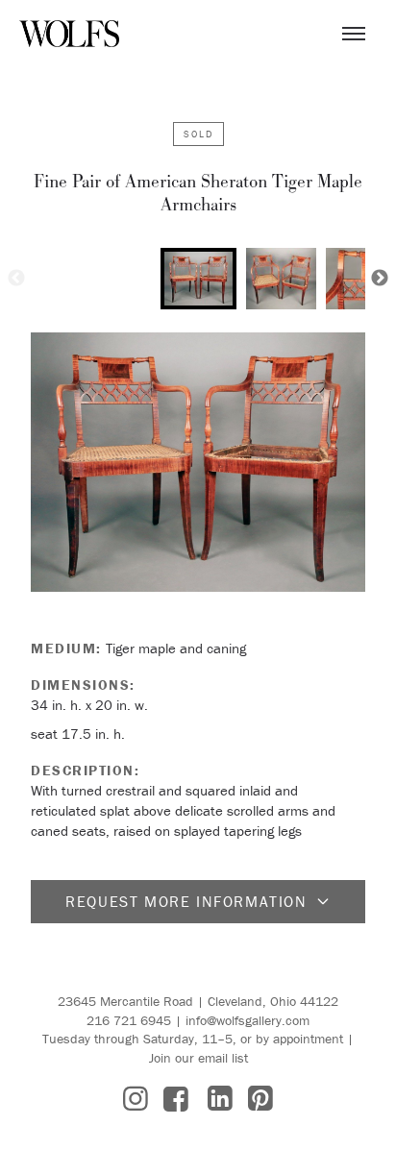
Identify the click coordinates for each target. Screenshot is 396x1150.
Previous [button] (16, 278)
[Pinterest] (260, 1098)
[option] (198, 278)
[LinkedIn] (220, 1098)
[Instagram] (135, 1098)
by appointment (299, 1038)
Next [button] (379, 278)
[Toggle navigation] (354, 34)
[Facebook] (176, 1098)
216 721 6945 (129, 1020)
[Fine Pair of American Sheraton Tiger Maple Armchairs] (198, 462)
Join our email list (198, 1057)
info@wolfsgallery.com (247, 1020)
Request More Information (186, 901)
